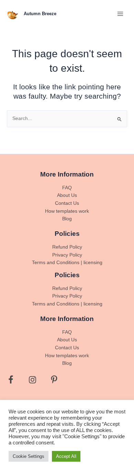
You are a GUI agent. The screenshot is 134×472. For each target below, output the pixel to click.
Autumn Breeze (40, 13)
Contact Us (67, 203)
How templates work (67, 211)
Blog (67, 218)
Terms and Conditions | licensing (67, 262)
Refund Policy (67, 247)
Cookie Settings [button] (28, 456)
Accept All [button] (66, 456)
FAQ (67, 187)
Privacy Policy (67, 255)
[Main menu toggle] (120, 13)
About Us (67, 195)
